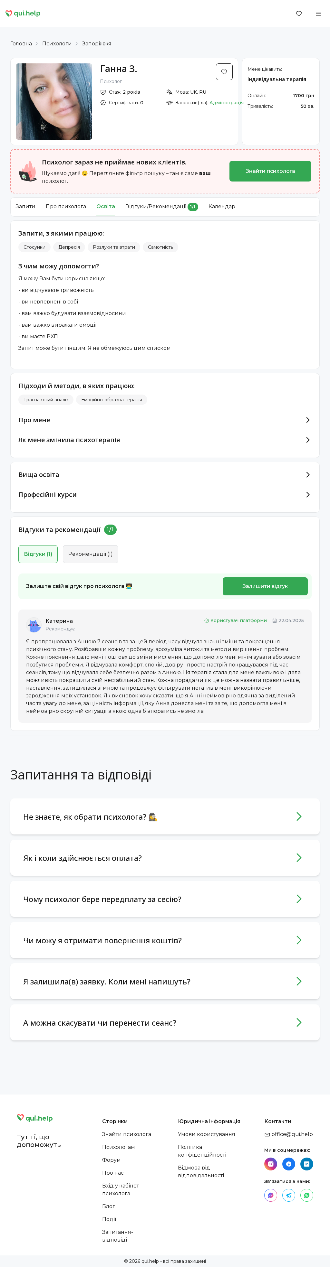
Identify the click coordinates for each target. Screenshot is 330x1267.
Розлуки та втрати (114, 247)
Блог (108, 1206)
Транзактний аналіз (46, 400)
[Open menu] (318, 13)
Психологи (57, 44)
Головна (21, 44)
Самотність (160, 247)
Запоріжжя (97, 44)
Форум (111, 1160)
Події (109, 1219)
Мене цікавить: (265, 69)
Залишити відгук (265, 586)
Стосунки (34, 247)
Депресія (69, 247)
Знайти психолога (270, 171)
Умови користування (206, 1134)
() (38, 554)
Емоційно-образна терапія (111, 400)
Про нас (113, 1173)
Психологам (118, 1147)
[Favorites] (299, 13)
